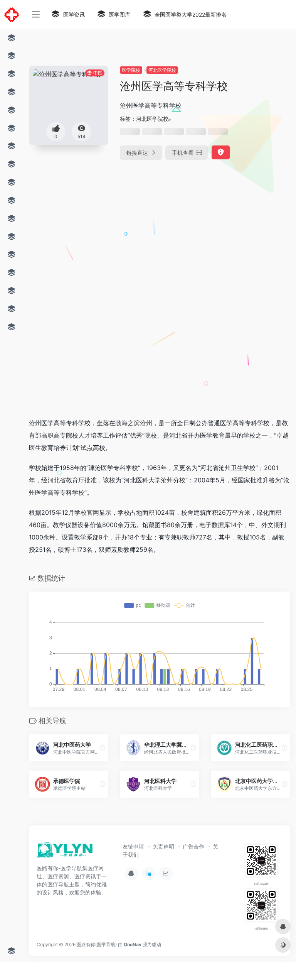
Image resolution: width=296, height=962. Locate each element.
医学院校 (131, 70)
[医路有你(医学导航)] (65, 852)
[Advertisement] (129, 227)
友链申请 (133, 846)
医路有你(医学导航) (97, 944)
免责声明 (163, 846)
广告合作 (193, 846)
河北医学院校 (162, 70)
